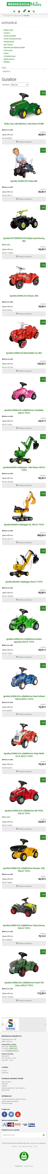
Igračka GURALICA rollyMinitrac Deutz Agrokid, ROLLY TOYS (24, 640)
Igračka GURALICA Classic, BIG (24, 296)
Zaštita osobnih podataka (10, 1101)
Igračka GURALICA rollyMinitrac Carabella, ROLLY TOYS (24, 411)
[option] (24, 1024)
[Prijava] (43, 1135)
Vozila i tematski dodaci (12, 39)
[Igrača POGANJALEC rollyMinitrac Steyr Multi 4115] (24, 735)
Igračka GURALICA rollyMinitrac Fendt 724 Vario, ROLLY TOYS (24, 984)
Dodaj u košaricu (25, 142)
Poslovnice (5, 1072)
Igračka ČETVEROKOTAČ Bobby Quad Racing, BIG (24, 239)
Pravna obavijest (7, 1103)
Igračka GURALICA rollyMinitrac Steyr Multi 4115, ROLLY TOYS (24, 754)
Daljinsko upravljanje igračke (14, 47)
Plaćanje (4, 1084)
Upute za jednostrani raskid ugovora (13, 1088)
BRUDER (7, 62)
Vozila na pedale (10, 36)
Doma (5, 15)
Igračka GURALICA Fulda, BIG (24, 181)
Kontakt (14, 1146)
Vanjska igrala (9, 42)
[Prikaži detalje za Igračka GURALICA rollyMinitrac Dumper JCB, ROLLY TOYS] (24, 850)
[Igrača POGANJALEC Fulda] (24, 163)
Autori (35, 1146)
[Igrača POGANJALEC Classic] (24, 278)
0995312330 (13, 1049)
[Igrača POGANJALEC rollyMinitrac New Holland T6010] (24, 678)
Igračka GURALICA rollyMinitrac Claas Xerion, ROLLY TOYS (24, 926)
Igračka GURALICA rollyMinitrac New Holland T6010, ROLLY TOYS (24, 697)
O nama (4, 1070)
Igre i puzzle (8, 44)
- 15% (43, 93)
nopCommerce (28, 1166)
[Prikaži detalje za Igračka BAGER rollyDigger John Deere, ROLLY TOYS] (24, 449)
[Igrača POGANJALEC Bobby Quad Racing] (24, 220)
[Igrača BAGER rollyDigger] (24, 564)
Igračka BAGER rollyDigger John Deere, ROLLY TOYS (24, 468)
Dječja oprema (9, 59)
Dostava (4, 1086)
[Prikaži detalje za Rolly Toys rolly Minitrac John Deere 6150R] (24, 105)
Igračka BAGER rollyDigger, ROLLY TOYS (24, 582)
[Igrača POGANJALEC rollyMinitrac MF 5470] (24, 792)
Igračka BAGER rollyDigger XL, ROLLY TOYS (24, 524)
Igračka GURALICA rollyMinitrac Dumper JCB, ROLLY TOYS (24, 869)
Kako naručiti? (6, 1082)
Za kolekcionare (10, 56)
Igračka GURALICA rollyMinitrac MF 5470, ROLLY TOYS (24, 812)
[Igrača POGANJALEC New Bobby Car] (24, 335)
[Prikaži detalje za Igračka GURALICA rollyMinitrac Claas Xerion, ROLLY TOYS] (24, 907)
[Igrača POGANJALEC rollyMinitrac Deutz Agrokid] (24, 621)
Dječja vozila (8, 30)
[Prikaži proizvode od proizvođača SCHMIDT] (10, 1024)
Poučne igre (8, 50)
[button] (2, 1024)
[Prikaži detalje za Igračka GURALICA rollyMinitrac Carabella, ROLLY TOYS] (24, 392)
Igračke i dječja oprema (15, 15)
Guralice (7, 33)
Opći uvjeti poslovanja (25, 1146)
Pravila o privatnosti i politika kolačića (14, 1099)
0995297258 (13, 1047)
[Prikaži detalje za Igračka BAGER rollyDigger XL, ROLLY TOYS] (24, 506)
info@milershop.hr (12, 1051)
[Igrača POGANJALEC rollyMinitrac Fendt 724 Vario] (24, 964)
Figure (6, 53)
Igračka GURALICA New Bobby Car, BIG (24, 353)
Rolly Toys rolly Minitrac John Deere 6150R (24, 124)
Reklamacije (5, 1090)
